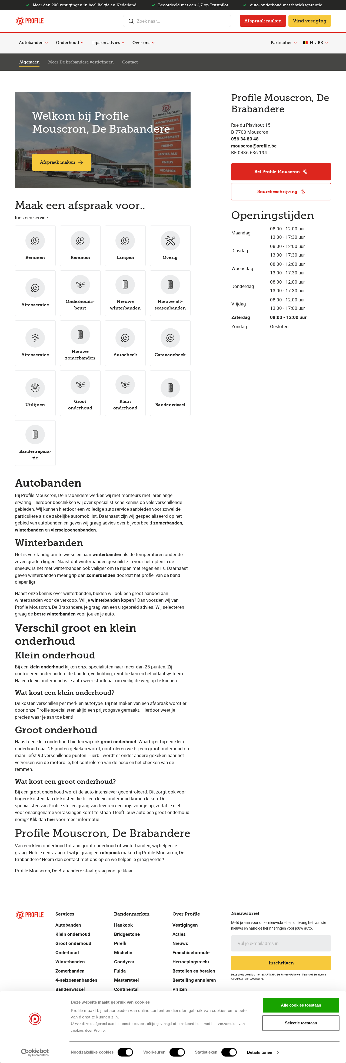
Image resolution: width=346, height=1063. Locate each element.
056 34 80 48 (245, 139)
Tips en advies (106, 42)
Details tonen (259, 1052)
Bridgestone (127, 934)
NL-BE (316, 42)
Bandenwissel (70, 989)
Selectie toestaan (301, 1023)
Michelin (123, 952)
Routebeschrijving (277, 191)
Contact (130, 62)
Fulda (120, 971)
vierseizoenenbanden (73, 530)
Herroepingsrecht (190, 961)
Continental (126, 989)
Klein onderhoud (72, 934)
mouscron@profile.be (254, 146)
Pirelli (120, 943)
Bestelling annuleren (194, 980)
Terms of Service (312, 974)
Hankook (123, 925)
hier (51, 819)
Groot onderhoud (73, 943)
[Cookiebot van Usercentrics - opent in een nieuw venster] (35, 1052)
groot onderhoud (118, 741)
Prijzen (179, 989)
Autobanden (31, 42)
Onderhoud (67, 42)
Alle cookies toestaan (301, 1005)
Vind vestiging (310, 20)
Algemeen (29, 62)
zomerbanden (100, 575)
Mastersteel (126, 980)
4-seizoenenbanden (76, 980)
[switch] (177, 1052)
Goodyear (124, 961)
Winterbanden (70, 961)
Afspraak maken (263, 20)
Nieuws (180, 943)
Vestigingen (185, 925)
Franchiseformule (190, 952)
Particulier (281, 42)
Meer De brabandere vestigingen (81, 62)
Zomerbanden (70, 971)
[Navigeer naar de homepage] (30, 21)
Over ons (141, 42)
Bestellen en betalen (193, 971)
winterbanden (106, 554)
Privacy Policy (289, 974)
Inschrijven (281, 963)
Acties (179, 934)
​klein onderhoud (46, 667)
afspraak (111, 852)
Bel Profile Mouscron (277, 171)
